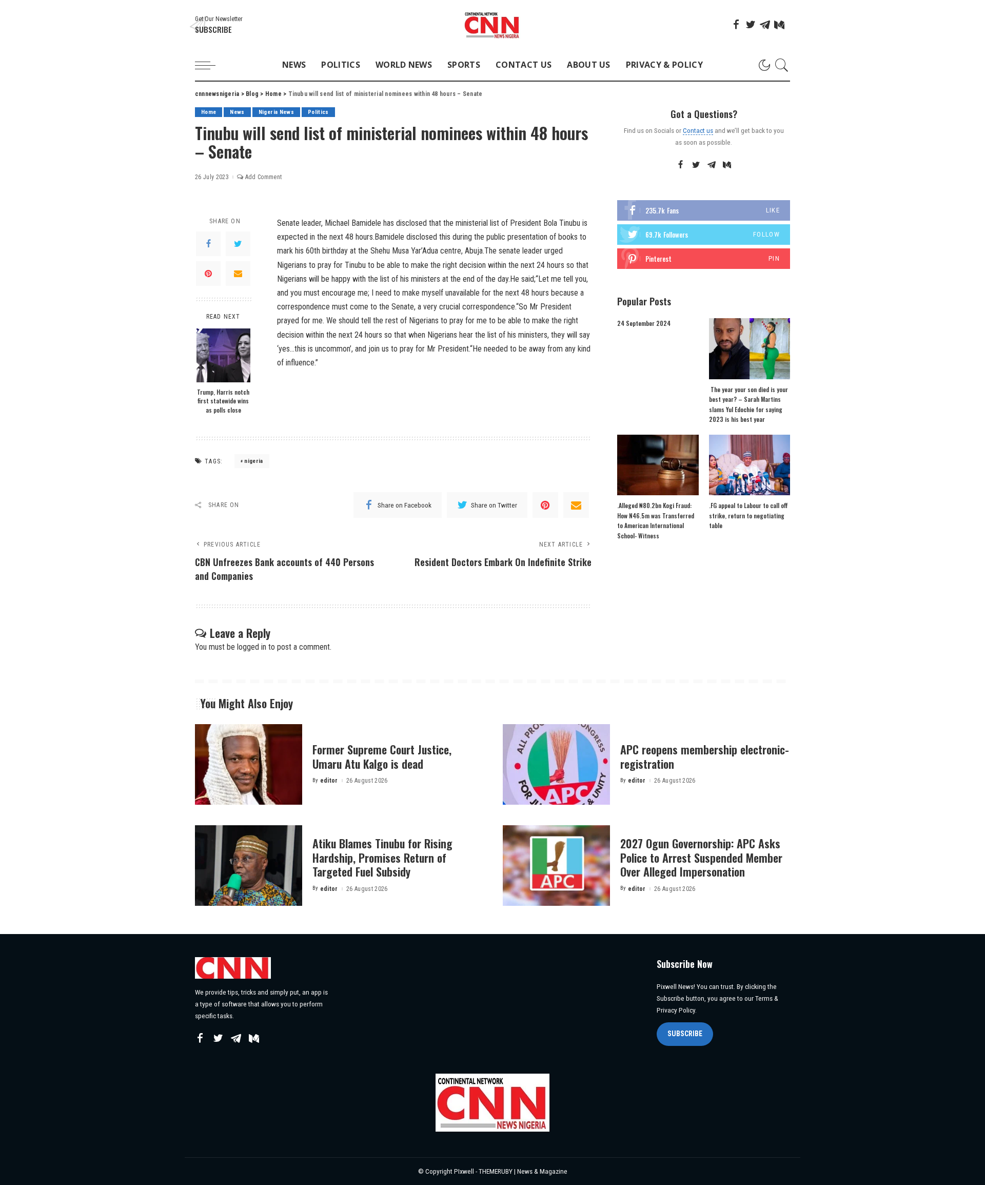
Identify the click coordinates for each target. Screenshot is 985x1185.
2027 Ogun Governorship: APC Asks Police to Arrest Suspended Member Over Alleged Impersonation (701, 857)
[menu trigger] (210, 65)
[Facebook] (736, 24)
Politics (318, 112)
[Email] (238, 273)
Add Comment (263, 177)
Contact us (698, 130)
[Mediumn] (779, 24)
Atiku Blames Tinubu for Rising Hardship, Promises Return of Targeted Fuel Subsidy (382, 857)
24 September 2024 (644, 323)
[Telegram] (765, 24)
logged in (251, 647)
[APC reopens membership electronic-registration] (556, 764)
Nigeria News (276, 112)
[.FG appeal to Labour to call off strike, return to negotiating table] (749, 465)
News (237, 112)
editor (329, 781)
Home (208, 112)
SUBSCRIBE (684, 1033)
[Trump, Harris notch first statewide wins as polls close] (223, 355)
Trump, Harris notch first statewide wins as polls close (223, 400)
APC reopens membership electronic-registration (704, 756)
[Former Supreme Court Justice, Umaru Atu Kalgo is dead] (248, 764)
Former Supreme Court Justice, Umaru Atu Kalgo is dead (381, 756)
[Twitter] (750, 24)
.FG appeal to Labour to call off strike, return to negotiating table (748, 515)
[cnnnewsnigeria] (492, 25)
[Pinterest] (208, 273)
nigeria (253, 461)
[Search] (782, 65)
